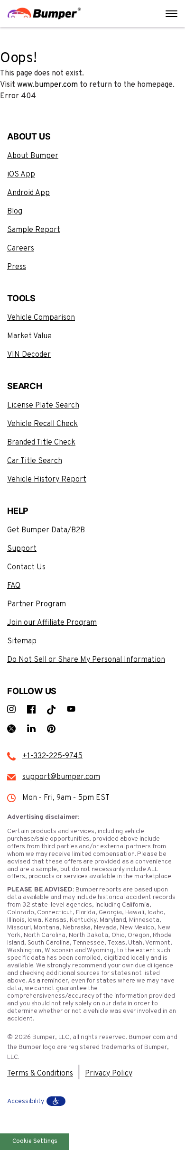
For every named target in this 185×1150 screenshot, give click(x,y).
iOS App (21, 174)
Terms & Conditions (40, 1073)
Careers (20, 248)
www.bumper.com (47, 85)
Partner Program (36, 604)
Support (22, 549)
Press (16, 267)
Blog (14, 211)
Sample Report (33, 230)
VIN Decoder (29, 355)
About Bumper (32, 156)
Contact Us (26, 567)
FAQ (13, 586)
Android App (28, 193)
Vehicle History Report (46, 479)
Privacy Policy (108, 1073)
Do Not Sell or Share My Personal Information (86, 660)
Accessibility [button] (25, 1101)
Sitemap (22, 641)
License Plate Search (43, 405)
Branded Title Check (41, 442)
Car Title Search (34, 461)
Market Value (29, 336)
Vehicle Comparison (41, 318)
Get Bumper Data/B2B (46, 530)
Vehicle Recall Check (42, 424)
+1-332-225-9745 (52, 756)
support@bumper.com (61, 777)
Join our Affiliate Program (52, 623)
